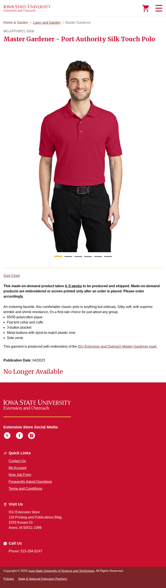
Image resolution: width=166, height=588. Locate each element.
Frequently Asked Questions (30, 481)
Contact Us (17, 461)
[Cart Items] (145, 8)
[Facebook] (19, 436)
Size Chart (11, 275)
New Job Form (20, 475)
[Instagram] (31, 436)
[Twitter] (7, 436)
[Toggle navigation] (158, 8)
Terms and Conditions (25, 488)
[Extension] (27, 8)
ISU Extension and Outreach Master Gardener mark (117, 346)
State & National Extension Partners (42, 578)
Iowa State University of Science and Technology (61, 570)
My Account (17, 468)
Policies (8, 578)
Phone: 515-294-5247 (25, 551)
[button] (58, 256)
